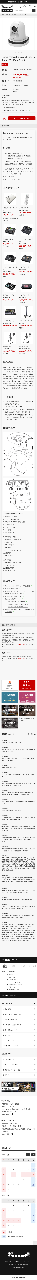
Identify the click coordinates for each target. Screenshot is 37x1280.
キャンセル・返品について (12, 1025)
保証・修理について (10, 1030)
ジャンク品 (32, 966)
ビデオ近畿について (10, 1059)
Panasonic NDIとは (9, 108)
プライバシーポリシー (26, 1261)
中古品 (23, 966)
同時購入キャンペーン (15, 984)
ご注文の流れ (7, 1009)
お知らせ (6, 1075)
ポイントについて (9, 1040)
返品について (21, 658)
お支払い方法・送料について (13, 1014)
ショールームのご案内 (10, 1064)
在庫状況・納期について (11, 1019)
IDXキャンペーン (13, 980)
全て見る (31, 734)
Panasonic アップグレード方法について (16, 110)
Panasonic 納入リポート (13, 599)
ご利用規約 (16, 1261)
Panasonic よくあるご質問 (13, 596)
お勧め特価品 (4, 966)
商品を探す (6, 10)
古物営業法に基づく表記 (18, 1267)
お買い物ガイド (7, 1003)
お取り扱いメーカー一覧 (11, 1070)
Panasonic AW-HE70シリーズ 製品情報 (17, 586)
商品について (21, 644)
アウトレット (13, 987)
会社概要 (11, 1264)
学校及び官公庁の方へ (10, 1046)
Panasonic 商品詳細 (11, 588)
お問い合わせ (8, 1261)
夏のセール (12, 975)
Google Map (6, 1114)
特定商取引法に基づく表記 (21, 1264)
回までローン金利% (18, 1)
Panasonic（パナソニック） (22, 85)
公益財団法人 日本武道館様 (16, 601)
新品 (13, 966)
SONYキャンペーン (14, 982)
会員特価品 (12, 977)
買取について (7, 1035)
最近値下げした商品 (15, 989)
